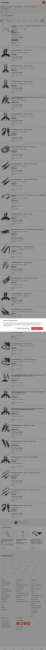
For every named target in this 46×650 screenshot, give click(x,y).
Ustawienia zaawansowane (23, 328)
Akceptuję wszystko (37, 328)
